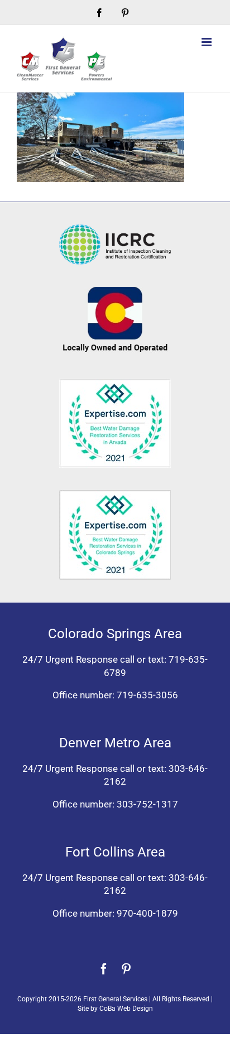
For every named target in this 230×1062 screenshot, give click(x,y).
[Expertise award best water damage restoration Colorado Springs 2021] (115, 494)
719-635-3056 (147, 695)
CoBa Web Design (126, 1008)
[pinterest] (126, 969)
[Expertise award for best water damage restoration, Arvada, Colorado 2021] (115, 383)
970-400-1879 (147, 913)
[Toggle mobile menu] (207, 42)
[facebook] (103, 969)
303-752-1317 (147, 804)
